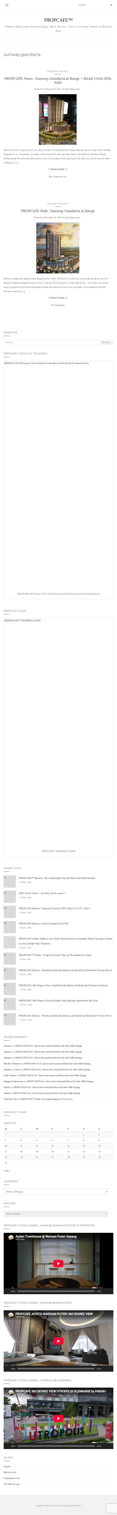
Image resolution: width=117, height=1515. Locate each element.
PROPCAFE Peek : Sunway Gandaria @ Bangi (58, 211)
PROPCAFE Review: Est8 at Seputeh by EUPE (44, 923)
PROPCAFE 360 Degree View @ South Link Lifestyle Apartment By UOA (58, 1000)
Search (106, 342)
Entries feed (10, 1472)
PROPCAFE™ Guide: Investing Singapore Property (47, 1099)
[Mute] (104, 1291)
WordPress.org (11, 1484)
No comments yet (58, 176)
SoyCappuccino (72, 89)
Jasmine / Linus (12, 1069)
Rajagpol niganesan (13, 1081)
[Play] (7, 1291)
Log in (7, 1466)
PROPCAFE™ (58, 20)
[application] (58, 1263)
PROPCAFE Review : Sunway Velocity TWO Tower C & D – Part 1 (54, 908)
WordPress (76, 1505)
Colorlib (56, 1505)
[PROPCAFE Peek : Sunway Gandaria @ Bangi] (58, 248)
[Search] (111, 5)
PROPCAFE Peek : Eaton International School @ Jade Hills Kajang (49, 1045)
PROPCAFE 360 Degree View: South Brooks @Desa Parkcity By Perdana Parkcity (63, 985)
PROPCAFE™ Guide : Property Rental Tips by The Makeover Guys (55, 955)
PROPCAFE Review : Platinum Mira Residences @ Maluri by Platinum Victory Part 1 (65, 1015)
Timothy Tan (10, 1099)
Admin (7, 1087)
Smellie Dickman (12, 1063)
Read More (58, 169)
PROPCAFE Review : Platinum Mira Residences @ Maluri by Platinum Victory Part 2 (65, 970)
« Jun (6, 1170)
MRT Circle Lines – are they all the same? (42, 893)
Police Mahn (10, 1075)
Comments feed (12, 1478)
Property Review (57, 71)
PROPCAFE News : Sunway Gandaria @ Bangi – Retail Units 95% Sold (57, 80)
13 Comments (58, 305)
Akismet (8, 1045)
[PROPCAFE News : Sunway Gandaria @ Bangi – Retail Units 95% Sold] (58, 119)
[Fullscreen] (109, 1291)
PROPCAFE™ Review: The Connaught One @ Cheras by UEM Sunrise (57, 877)
